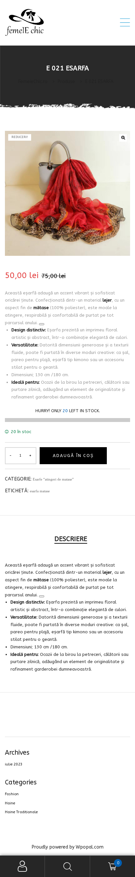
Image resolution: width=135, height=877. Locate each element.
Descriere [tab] (70, 539)
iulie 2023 (14, 764)
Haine (10, 803)
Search (67, 866)
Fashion (12, 794)
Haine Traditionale (21, 812)
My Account (22, 866)
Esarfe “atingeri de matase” (53, 479)
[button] (123, 138)
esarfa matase (40, 491)
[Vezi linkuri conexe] (41, 324)
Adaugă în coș (73, 455)
